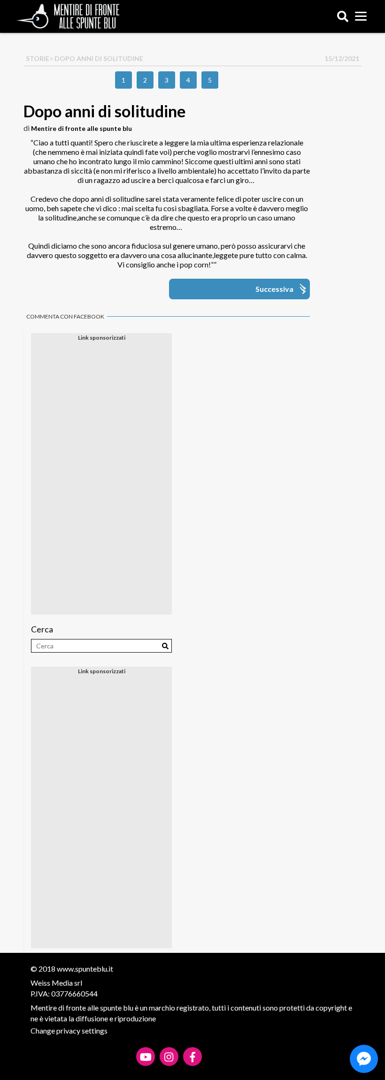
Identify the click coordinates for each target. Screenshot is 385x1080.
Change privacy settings (69, 1030)
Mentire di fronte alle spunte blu (81, 128)
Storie (37, 58)
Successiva (274, 288)
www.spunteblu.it (85, 968)
